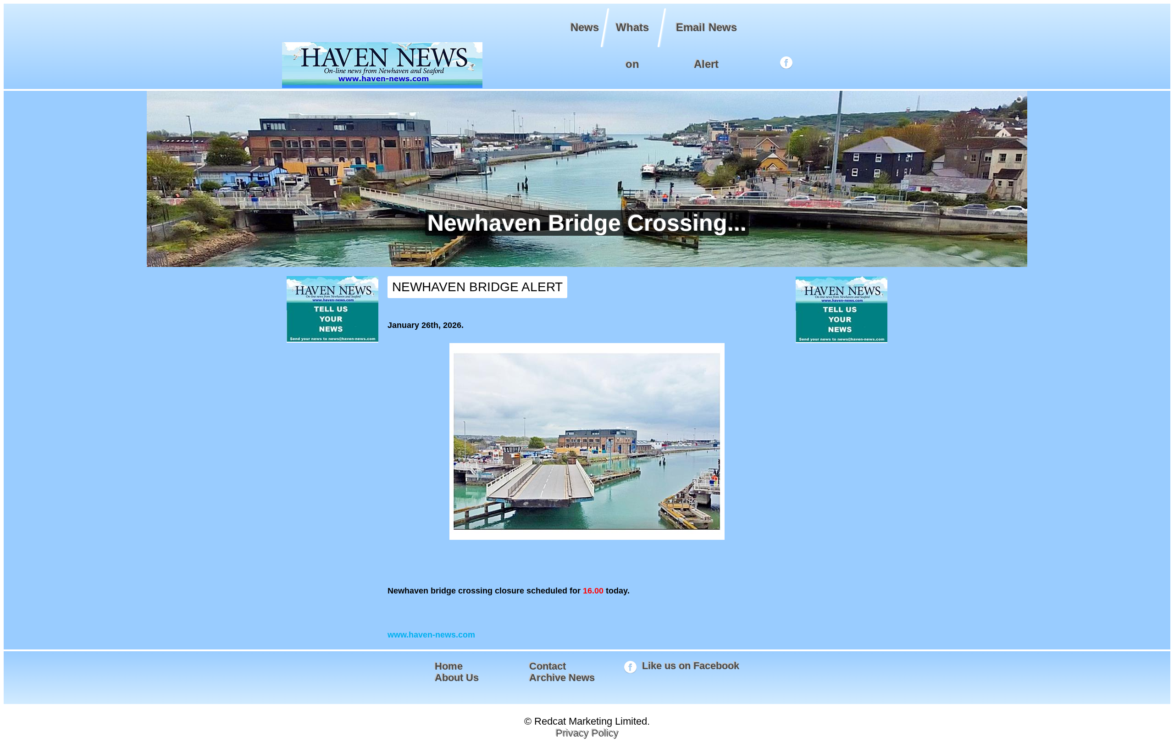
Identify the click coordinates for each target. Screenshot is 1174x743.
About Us (457, 677)
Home (449, 666)
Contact (547, 666)
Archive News (562, 677)
